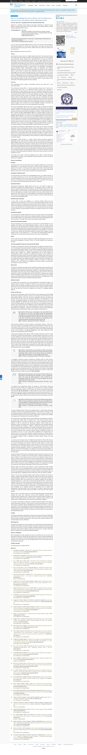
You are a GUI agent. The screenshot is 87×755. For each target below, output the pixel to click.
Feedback (59, 744)
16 (16, 202)
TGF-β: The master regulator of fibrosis (39, 709)
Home (15, 744)
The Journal (30, 5)
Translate (73, 1)
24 (38, 462)
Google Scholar (21, 553)
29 (49, 496)
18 (45, 434)
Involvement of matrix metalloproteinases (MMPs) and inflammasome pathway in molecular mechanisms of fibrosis (32, 723)
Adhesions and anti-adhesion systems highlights (23, 703)
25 (38, 469)
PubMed (27, 553)
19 (36, 441)
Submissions (65, 5)
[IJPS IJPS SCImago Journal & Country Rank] (71, 36)
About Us (20, 744)
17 (24, 428)
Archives (48, 5)
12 (12, 148)
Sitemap (48, 744)
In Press (53, 5)
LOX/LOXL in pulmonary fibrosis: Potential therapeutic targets (35, 613)
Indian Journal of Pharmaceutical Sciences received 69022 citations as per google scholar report (66, 126)
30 (44, 497)
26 (27, 476)
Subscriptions (27, 1)
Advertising (21, 1)
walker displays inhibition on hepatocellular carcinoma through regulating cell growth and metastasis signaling (32, 620)
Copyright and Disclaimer (68, 744)
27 (20, 480)
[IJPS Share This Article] (57, 18)
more (76, 32)
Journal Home (14, 1)
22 (19, 457)
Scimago (70, 77)
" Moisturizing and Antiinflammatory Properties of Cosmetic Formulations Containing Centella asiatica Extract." (66, 112)
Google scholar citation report (61, 120)
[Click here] (43, 748)
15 (27, 151)
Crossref (15, 553)
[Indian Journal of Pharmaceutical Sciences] (17, 5)
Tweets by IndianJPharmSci (66, 144)
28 (16, 488)
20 (25, 447)
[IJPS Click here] (66, 136)
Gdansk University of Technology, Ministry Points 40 (66, 80)
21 (18, 457)
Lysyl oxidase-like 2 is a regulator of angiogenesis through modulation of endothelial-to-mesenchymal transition (32, 736)
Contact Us (33, 1)
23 (32, 461)
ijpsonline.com (43, 746)
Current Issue (42, 5)
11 (47, 134)
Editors (36, 5)
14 (14, 148)
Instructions (58, 5)
